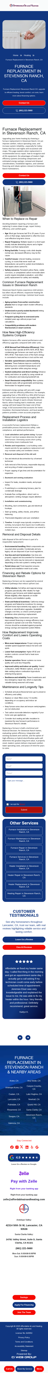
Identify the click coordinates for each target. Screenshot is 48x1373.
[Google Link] (36, 1146)
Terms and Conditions (24, 1342)
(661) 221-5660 (24, 1248)
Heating (27, 55)
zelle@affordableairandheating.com (24, 1199)
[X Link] (21, 1146)
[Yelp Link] (31, 1146)
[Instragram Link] (16, 1146)
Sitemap (24, 1350)
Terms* (22, 804)
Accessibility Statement (24, 1346)
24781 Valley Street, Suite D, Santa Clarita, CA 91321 (24, 1241)
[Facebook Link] (11, 1146)
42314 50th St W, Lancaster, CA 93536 (24, 1227)
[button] (39, 1369)
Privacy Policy (24, 1337)
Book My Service (24, 1369)
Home (15, 55)
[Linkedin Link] (26, 1146)
